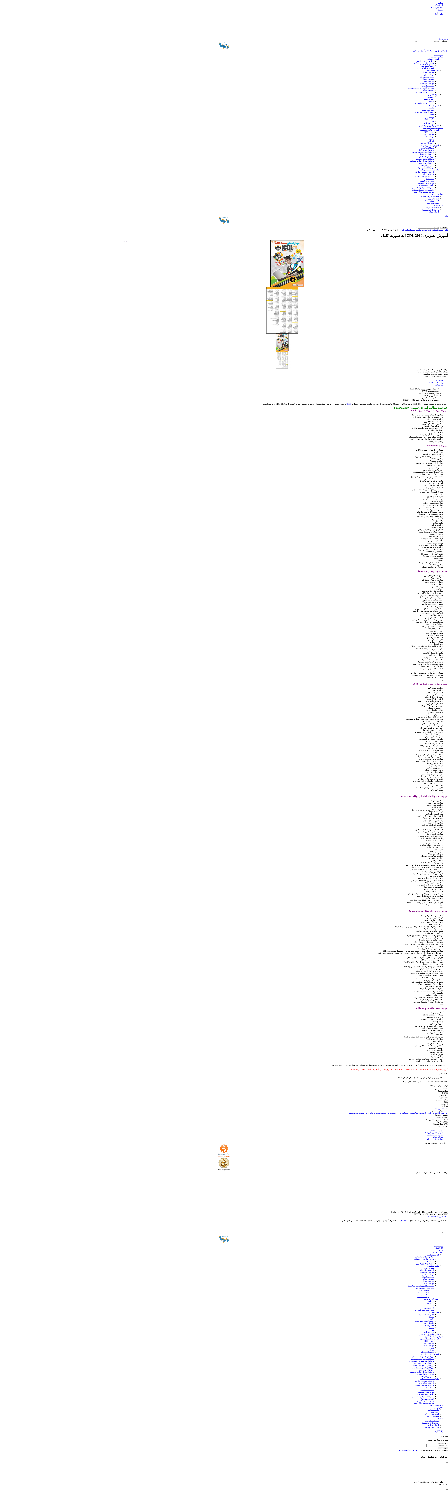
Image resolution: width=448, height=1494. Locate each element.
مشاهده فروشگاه (441, 1109)
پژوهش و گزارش (427, 66)
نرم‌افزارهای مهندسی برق (424, 1363)
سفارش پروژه (433, 199)
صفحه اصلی (438, 55)
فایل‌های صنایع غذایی (426, 174)
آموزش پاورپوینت (399, 1113)
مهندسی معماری (427, 81)
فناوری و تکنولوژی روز (425, 68)
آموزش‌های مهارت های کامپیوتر (414, 230)
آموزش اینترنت (410, 1113)
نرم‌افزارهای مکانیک (426, 150)
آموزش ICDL (442, 1113)
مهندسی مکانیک (428, 72)
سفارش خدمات (437, 194)
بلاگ (446, 216)
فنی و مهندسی (433, 70)
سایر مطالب (429, 123)
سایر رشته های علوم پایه (424, 103)
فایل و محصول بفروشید (434, 1133)
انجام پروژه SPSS (432, 201)
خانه (446, 230)
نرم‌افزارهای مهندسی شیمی (423, 152)
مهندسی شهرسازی (426, 83)
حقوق (432, 114)
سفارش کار (438, 1407)
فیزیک (431, 141)
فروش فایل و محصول (430, 210)
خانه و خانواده (429, 119)
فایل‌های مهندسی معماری (424, 176)
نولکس (440, 1250)
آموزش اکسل (420, 1113)
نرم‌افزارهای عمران (426, 154)
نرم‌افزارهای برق (427, 148)
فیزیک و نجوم (429, 1308)
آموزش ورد (363, 1113)
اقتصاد (431, 108)
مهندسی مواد (424, 1290)
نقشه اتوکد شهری (427, 181)
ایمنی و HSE (429, 132)
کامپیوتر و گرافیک (427, 77)
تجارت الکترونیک (427, 143)
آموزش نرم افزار (374, 1113)
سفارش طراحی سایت (430, 196)
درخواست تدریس (432, 207)
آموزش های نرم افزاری (429, 145)
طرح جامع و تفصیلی (426, 183)
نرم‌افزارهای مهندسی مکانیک (423, 1365)
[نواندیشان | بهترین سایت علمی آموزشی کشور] (224, 220)
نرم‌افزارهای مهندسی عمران (423, 1356)
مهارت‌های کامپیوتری (426, 168)
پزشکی (431, 97)
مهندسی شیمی (428, 86)
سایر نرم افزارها (427, 165)
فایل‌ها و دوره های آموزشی (433, 128)
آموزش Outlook (431, 1113)
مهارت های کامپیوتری (425, 1374)
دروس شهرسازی (427, 1399)
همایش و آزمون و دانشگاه (424, 63)
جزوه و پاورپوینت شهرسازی (423, 190)
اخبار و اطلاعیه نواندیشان (424, 61)
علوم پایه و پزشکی (431, 94)
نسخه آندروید (443, 1216)
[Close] (447, 1489)
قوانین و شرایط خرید (435, 1135)
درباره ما (440, 12)
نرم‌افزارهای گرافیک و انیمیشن (422, 161)
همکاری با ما (438, 205)
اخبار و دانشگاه (433, 59)
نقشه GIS (430, 179)
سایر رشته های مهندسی (424, 92)
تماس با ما (439, 14)
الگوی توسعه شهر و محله (424, 185)
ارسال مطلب (433, 212)
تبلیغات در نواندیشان (431, 1427)
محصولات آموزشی (435, 230)
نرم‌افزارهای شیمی (426, 163)
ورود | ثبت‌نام (443, 39)
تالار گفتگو (439, 5)
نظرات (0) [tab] (439, 385)
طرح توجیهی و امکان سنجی (423, 192)
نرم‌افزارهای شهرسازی (425, 159)
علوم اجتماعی (428, 1323)
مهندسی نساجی (423, 1297)
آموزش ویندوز (353, 1113)
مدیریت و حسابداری (426, 110)
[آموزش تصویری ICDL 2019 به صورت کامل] (282, 263)
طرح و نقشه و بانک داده (429, 170)
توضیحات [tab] (439, 380)
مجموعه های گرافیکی (425, 1401)
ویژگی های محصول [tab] (435, 383)
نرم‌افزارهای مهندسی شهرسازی (421, 1361)
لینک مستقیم (433, 1216)
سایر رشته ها (434, 106)
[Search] (416, 41)
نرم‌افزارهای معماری (426, 156)
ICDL (349, 404)
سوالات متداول (437, 1137)
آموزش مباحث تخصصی (429, 130)
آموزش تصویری (387, 1113)
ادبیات (431, 117)
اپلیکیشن (440, 3)
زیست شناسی (428, 99)
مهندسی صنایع (428, 90)
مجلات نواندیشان (436, 7)
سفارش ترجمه (433, 203)
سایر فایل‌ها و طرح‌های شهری (422, 187)
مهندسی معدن (423, 1292)
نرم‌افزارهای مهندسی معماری (422, 1359)
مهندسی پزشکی (423, 1294)
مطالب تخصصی (437, 57)
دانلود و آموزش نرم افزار (429, 125)
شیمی (431, 101)
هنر (432, 121)
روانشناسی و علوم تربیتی (424, 112)
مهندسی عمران (428, 79)
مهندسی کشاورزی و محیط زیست (421, 88)
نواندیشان (403, 1220)
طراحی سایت (433, 1410)
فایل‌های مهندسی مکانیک (424, 172)
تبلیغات (440, 10)
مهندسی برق (429, 75)
